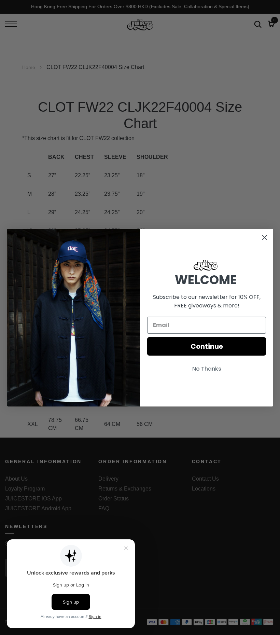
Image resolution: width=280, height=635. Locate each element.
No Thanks (206, 369)
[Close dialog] (264, 238)
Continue (207, 346)
